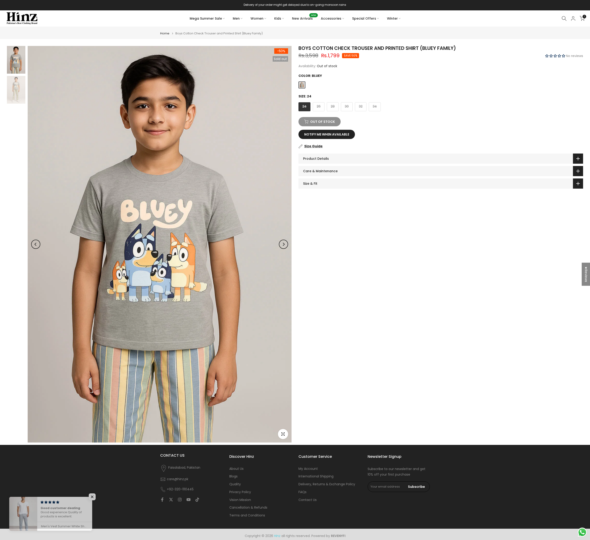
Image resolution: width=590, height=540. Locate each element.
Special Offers (364, 18)
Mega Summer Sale (206, 18)
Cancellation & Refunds (248, 507)
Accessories (331, 18)
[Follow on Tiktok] (197, 499)
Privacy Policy (240, 492)
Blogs (233, 476)
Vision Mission (240, 500)
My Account (308, 469)
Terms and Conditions (247, 515)
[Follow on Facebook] (162, 499)
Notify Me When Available (326, 134)
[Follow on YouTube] (188, 499)
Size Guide (313, 146)
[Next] (283, 244)
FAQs (302, 492)
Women (257, 18)
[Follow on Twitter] (171, 499)
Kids (277, 18)
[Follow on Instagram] (180, 499)
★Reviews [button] (586, 274)
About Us (236, 469)
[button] (555, 56)
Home (164, 33)
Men (236, 18)
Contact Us (307, 500)
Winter (392, 18)
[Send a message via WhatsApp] (582, 532)
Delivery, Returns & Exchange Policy (326, 484)
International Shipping (315, 476)
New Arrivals (304, 18)
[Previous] (35, 244)
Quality (235, 484)
